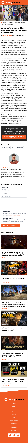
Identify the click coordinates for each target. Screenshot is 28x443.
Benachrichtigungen (14, 220)
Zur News (4, 258)
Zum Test (4, 385)
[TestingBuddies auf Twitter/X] (14, 435)
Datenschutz (14, 213)
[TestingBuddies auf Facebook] (10, 435)
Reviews (14, 406)
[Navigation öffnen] (26, 2)
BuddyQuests (14, 423)
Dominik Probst (7, 35)
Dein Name (4, 193)
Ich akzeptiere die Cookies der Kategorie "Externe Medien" (14, 137)
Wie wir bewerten (14, 420)
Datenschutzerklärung (14, 215)
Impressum (14, 427)
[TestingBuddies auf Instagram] (18, 435)
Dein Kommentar (5, 200)
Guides (14, 409)
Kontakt (14, 414)
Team (14, 417)
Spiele (14, 412)
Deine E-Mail (4, 187)
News (14, 403)
